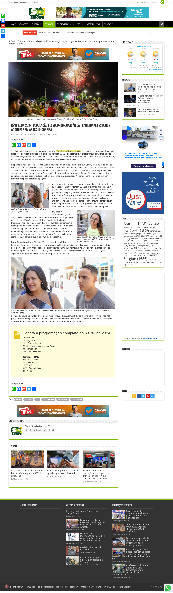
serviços (152, 259)
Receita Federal (139, 255)
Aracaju (18, 399)
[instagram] (147, 2)
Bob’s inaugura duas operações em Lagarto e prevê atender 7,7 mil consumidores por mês (96, 474)
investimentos (140, 241)
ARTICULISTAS (93, 24)
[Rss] (138, 2)
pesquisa (145, 248)
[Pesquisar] (162, 2)
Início (13, 41)
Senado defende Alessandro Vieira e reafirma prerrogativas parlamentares (150, 99)
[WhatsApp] (3, 15)
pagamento (146, 246)
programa (143, 253)
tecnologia (129, 262)
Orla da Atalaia (48, 399)
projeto (128, 255)
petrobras (156, 248)
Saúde (151, 255)
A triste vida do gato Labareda (91, 548)
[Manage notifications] (7, 586)
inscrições (129, 241)
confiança (139, 227)
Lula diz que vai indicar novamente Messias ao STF (150, 110)
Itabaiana (153, 241)
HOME (13, 24)
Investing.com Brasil (150, 338)
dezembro (28, 399)
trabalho (139, 262)
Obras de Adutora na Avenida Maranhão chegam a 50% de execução (27, 473)
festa (37, 399)
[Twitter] (142, 2)
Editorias (22, 41)
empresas (151, 234)
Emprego (139, 234)
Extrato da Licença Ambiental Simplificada (82, 512)
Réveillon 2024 (77, 399)
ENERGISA (142, 236)
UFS (158, 262)
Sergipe (135, 259)
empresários (130, 236)
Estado (154, 236)
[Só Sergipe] (37, 12)
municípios (144, 243)
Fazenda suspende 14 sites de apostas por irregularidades (63, 472)
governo (149, 238)
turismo (149, 262)
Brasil (153, 224)
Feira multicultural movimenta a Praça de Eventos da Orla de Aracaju (92, 523)
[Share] (3, 36)
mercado (133, 243)
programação (63, 399)
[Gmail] (3, 25)
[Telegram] (3, 31)
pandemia (131, 248)
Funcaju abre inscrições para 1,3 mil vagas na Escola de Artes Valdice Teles (92, 537)
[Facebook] (140, 2)
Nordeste (134, 246)
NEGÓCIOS (23, 24)
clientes (128, 227)
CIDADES (49, 24)
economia (155, 231)
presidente (130, 253)
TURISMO (36, 24)
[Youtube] (145, 2)
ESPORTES (78, 24)
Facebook (34, 2)
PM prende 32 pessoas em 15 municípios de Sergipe (92, 559)
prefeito (141, 251)
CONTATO (108, 24)
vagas (128, 265)
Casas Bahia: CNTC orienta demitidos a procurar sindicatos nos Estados (67, 32)
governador (136, 238)
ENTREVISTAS (63, 24)
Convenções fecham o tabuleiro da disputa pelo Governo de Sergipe (149, 86)
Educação (129, 234)
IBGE (158, 238)
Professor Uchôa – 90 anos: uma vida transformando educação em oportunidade (130, 570)
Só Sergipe (17, 134)
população (130, 251)
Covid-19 (139, 230)
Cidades (31, 41)
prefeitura (152, 251)
